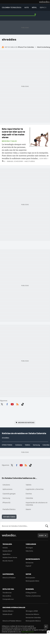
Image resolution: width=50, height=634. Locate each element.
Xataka (5, 547)
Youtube (12, 404)
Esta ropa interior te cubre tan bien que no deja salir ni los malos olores (13, 133)
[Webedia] (44, 1)
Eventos (29, 493)
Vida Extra (29, 551)
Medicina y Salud (9, 141)
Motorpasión (30, 577)
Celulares (18, 445)
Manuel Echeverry (15, 161)
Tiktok (22, 404)
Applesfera (6, 554)
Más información (28, 631)
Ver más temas (9, 517)
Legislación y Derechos (35, 489)
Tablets (27, 445)
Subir (41, 535)
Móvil (34, 7)
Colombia (46, 445)
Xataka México (8, 611)
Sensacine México (32, 614)
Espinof (28, 566)
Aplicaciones (7, 489)
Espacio (43, 7)
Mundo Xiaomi (8, 561)
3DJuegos (29, 547)
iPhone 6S (6, 502)
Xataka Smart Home (10, 557)
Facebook (7, 404)
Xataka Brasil (7, 614)
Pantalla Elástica (9, 509)
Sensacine (29, 562)
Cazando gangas (9, 493)
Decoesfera (7, 596)
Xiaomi (28, 509)
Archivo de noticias (26, 422)
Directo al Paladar (9, 577)
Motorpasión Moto (32, 581)
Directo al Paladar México (12, 621)
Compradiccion (8, 599)
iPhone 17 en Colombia (26, 47)
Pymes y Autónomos (33, 596)
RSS (17, 404)
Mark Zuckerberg (43, 47)
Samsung (36, 445)
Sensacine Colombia (33, 617)
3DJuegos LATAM (32, 611)
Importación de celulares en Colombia (36, 503)
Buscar (47, 526)
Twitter (2, 404)
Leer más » (43, 158)
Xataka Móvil (7, 551)
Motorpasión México (33, 621)
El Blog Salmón (31, 592)
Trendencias (7, 592)
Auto (26, 7)
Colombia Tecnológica (11, 7)
